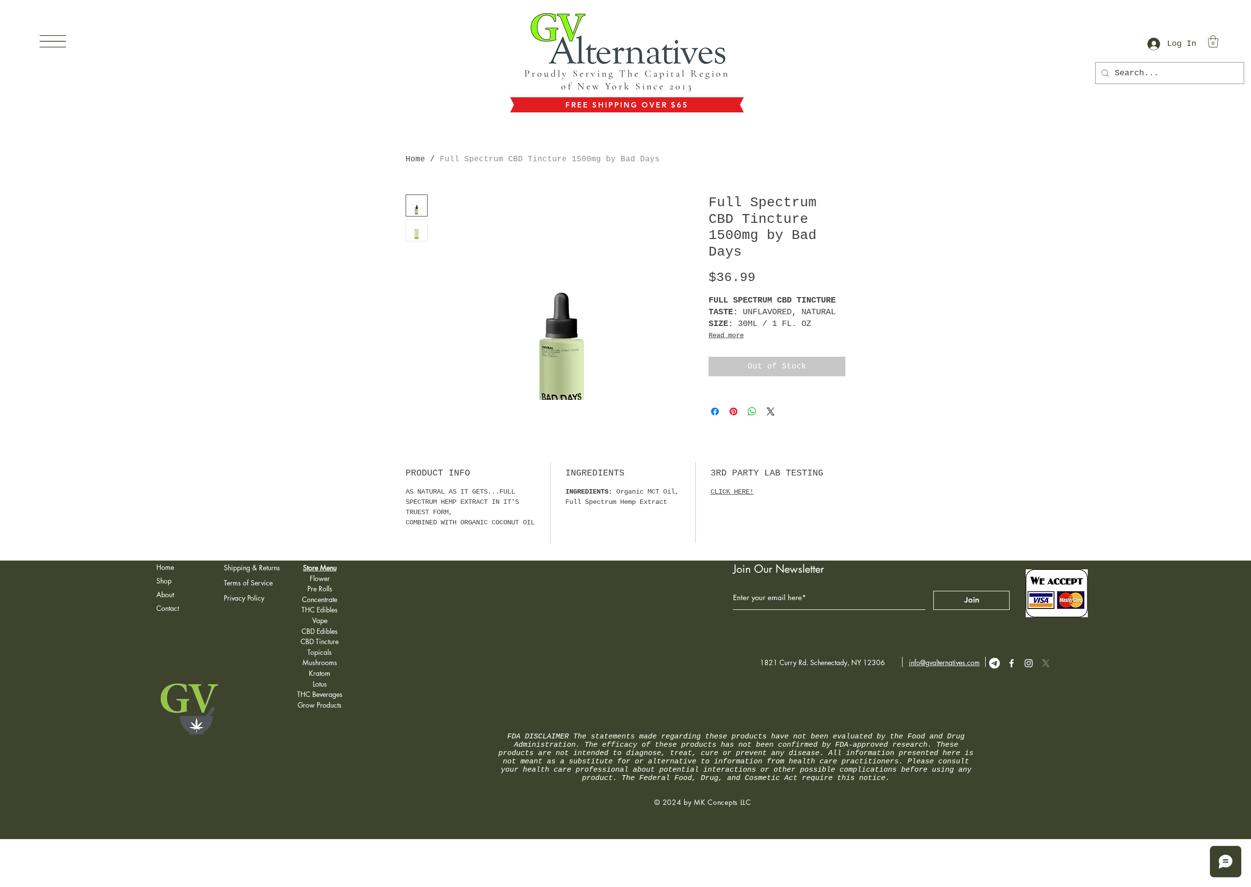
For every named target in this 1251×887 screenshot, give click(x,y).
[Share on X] (770, 411)
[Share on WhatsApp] (752, 411)
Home (415, 159)
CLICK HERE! (732, 492)
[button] (53, 41)
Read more (726, 335)
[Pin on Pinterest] (733, 411)
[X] (1045, 663)
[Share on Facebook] (715, 411)
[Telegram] (994, 663)
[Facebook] (1011, 663)
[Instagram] (1028, 663)
